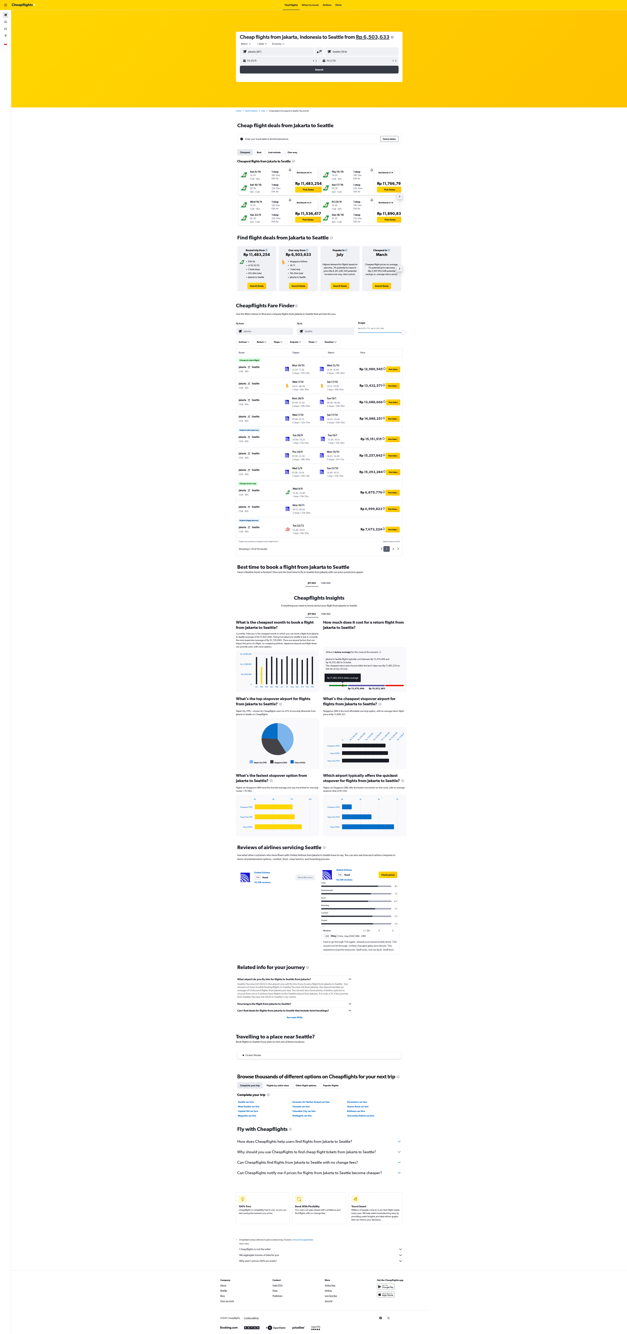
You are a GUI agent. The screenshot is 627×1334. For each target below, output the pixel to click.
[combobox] (246, 43)
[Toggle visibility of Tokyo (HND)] (297, 762)
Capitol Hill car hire (248, 1111)
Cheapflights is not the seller (255, 1249)
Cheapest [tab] (245, 152)
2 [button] (393, 548)
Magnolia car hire (247, 1115)
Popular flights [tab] (330, 1085)
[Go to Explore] (5, 35)
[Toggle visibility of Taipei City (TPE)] (258, 762)
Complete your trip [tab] (250, 1085)
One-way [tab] (292, 152)
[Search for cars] (5, 28)
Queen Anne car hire (358, 1106)
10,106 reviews (262, 882)
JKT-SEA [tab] (312, 583)
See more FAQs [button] (294, 1017)
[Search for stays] (5, 22)
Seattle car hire (246, 1102)
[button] (5, 5)
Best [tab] (259, 152)
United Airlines (262, 872)
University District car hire (360, 1115)
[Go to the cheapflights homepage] (24, 5)
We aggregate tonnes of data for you (259, 1255)
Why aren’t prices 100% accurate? (258, 1260)
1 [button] (386, 548)
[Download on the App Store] (386, 1294)
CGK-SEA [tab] (326, 583)
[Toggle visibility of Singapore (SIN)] (278, 762)
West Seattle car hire (248, 1106)
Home (238, 111)
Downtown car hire (357, 1102)
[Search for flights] (5, 15)
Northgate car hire (302, 1115)
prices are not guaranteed (302, 1240)
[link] (256, 286)
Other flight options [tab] (306, 1085)
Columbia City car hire (304, 1111)
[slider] (403, 332)
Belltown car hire (356, 1111)
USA (263, 111)
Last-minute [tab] (274, 152)
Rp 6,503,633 (372, 37)
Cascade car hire (301, 1106)
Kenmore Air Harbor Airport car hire (311, 1102)
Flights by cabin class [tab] (278, 1085)
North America (251, 111)
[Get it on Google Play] (386, 1287)
